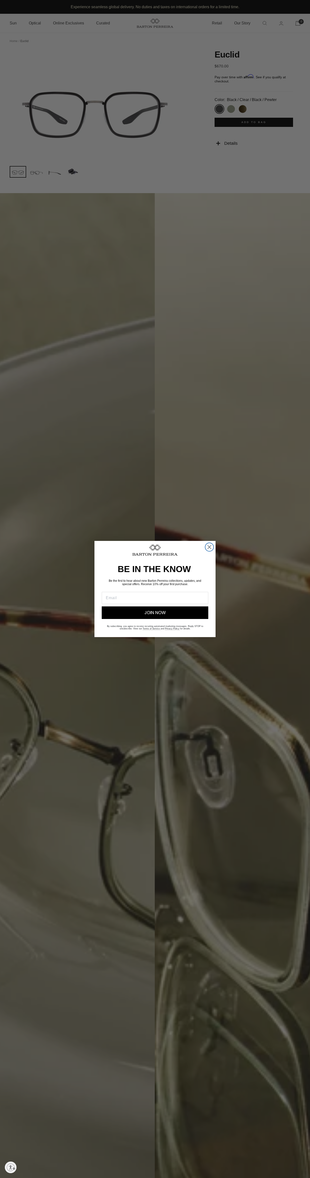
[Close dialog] (209, 547)
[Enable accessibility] (10, 1167)
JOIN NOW (155, 613)
